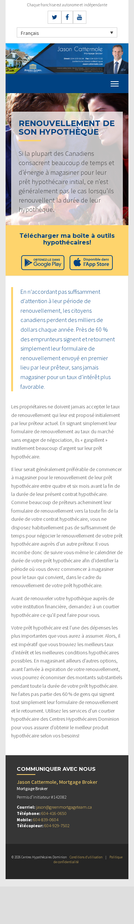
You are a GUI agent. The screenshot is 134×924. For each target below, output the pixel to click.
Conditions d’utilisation (86, 857)
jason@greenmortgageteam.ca (64, 807)
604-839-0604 (45, 819)
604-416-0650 (54, 813)
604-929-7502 (57, 825)
